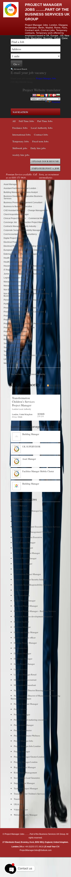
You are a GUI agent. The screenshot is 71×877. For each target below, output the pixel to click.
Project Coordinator (35, 312)
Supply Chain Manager (14, 347)
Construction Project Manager (33, 222)
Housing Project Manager (15, 266)
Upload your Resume (45, 161)
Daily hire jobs (38, 148)
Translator (42, 355)
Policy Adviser (37, 300)
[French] (46, 95)
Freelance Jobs (20, 127)
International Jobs (21, 134)
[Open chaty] (9, 868)
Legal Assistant (34, 274)
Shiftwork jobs (19, 148)
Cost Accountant (11, 234)
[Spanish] (38, 95)
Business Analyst (30, 192)
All (14, 121)
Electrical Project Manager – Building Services (35, 611)
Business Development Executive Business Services (37, 526)
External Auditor (11, 254)
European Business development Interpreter (23, 250)
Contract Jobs (41, 134)
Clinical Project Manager (15, 218)
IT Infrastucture (36, 266)
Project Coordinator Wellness (17, 316)
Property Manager (42, 323)
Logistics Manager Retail (15, 278)
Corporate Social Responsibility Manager (22, 230)
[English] (34, 95)
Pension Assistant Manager (16, 300)
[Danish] (54, 95)
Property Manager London (15, 331)
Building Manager (12, 192)
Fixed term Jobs (40, 141)
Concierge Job (10, 222)
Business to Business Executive (18, 206)
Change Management (37, 210)
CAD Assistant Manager (14, 210)
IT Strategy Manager (32, 270)
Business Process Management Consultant (23, 202)
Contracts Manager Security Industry (20, 226)
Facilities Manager (29, 254)
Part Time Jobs (45, 121)
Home (26, 374)
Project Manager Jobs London (17, 323)
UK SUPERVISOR (31, 446)
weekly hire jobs (20, 154)
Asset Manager (10, 184)
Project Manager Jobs (46, 78)
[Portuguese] (50, 95)
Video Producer (24, 359)
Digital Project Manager (14, 238)
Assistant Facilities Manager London (20, 188)
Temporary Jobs (20, 141)
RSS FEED (55, 385)
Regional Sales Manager (15, 335)
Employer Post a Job (45, 168)
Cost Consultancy (29, 234)
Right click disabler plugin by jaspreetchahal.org (34, 859)
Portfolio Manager (12, 304)
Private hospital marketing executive (20, 308)
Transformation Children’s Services (19, 355)
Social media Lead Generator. (17, 343)
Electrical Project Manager (15, 242)
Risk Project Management (15, 339)
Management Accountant (15, 282)
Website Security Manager (15, 363)
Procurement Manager (14, 312)
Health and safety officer (14, 262)
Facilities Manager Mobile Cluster (38, 471)
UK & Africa (9, 359)
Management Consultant (15, 286)
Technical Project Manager (16, 351)
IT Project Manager (12, 270)
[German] (42, 95)
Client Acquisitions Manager (16, 214)
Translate (56, 101)
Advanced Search (20, 69)
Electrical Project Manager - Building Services (24, 246)
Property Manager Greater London (19, 327)
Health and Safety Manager (16, 258)
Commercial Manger (38, 218)
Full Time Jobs (26, 121)
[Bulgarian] (58, 95)
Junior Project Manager (14, 274)
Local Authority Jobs (42, 127)
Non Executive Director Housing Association (23, 289)
